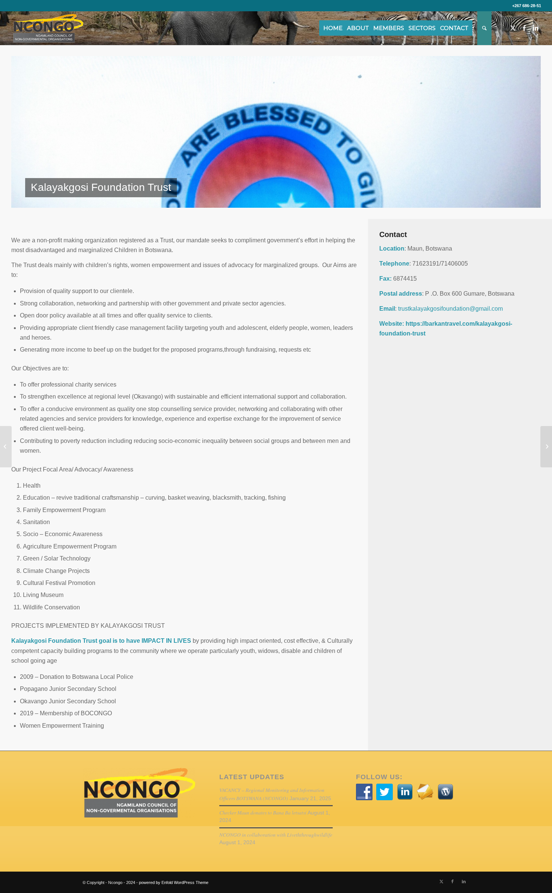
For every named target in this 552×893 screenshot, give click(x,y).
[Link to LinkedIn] (535, 27)
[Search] (484, 28)
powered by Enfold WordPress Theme (173, 882)
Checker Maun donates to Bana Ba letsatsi (262, 812)
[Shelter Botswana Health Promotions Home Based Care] (546, 446)
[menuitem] (335, 28)
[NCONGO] (47, 28)
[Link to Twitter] (513, 27)
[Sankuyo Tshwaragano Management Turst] (6, 446)
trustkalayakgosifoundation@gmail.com (450, 308)
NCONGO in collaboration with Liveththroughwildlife (275, 834)
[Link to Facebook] (524, 27)
